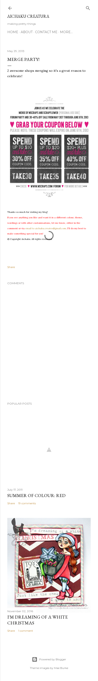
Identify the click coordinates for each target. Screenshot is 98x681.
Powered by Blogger (52, 659)
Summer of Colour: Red (36, 495)
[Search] (88, 7)
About (27, 32)
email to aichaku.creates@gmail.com (45, 228)
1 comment (25, 630)
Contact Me (46, 32)
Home (12, 32)
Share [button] (11, 267)
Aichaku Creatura (28, 16)
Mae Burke (61, 668)
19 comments (27, 503)
